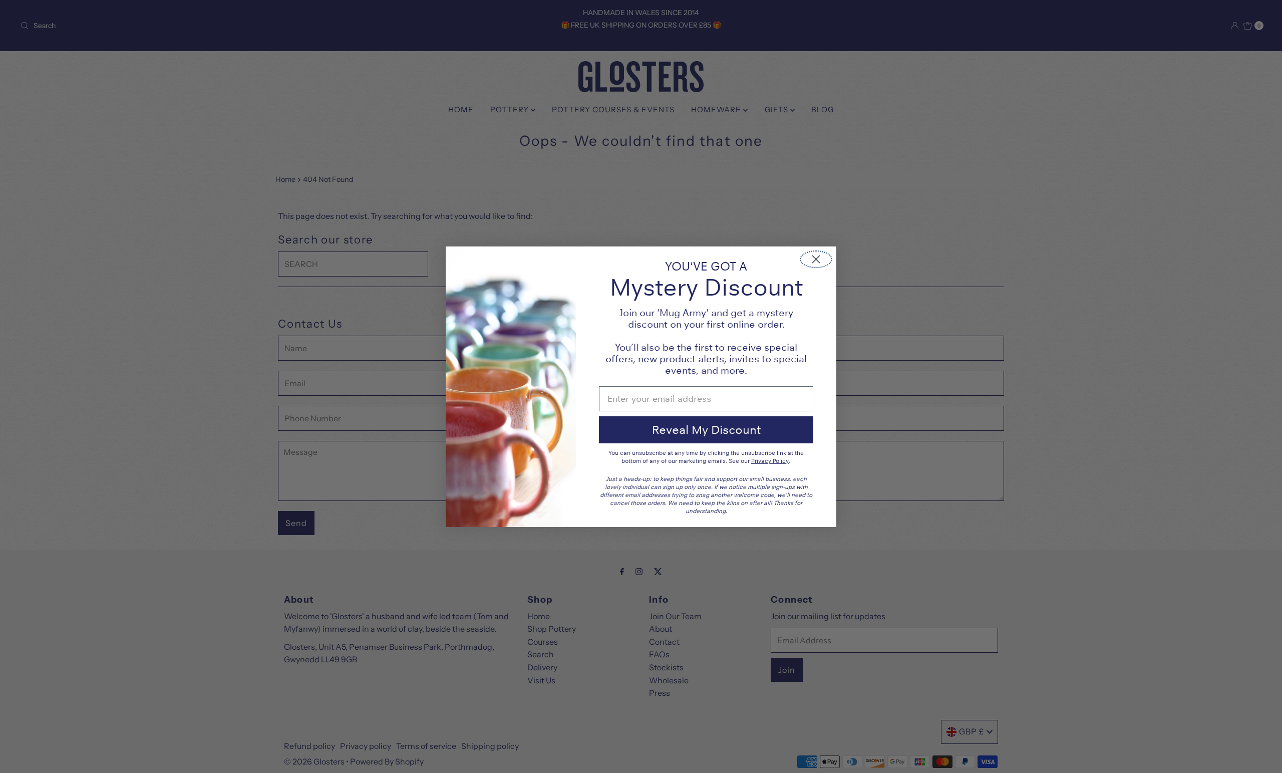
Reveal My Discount (706, 429)
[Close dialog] (816, 259)
